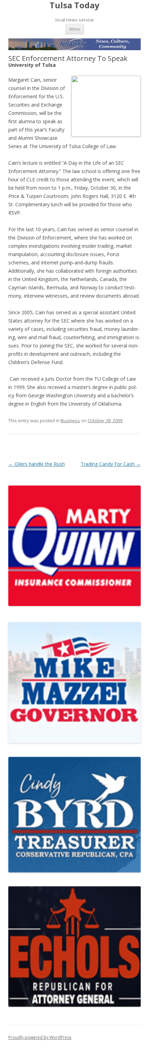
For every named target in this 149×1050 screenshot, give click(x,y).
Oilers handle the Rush (36, 464)
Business (70, 420)
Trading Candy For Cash (111, 464)
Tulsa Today (74, 5)
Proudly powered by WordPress (39, 1037)
